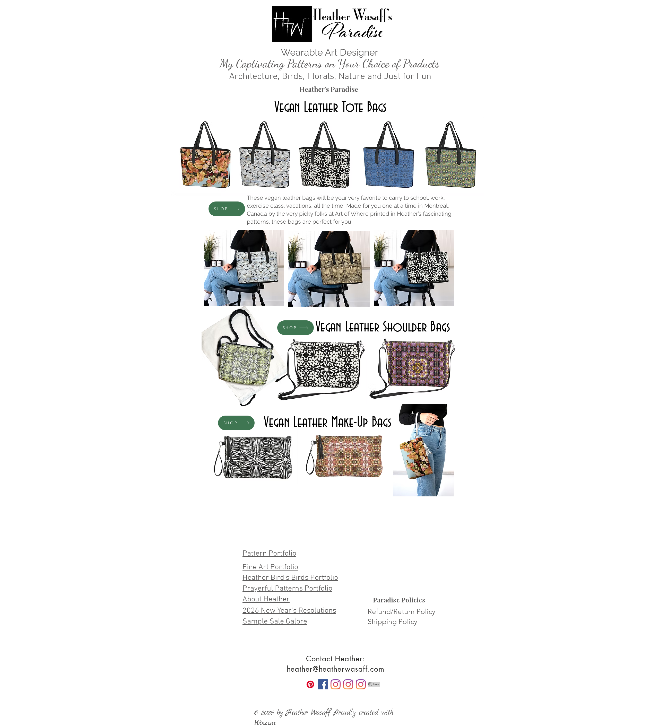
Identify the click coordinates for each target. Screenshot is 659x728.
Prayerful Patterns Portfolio (287, 588)
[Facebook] (323, 684)
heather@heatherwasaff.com (335, 669)
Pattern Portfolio (269, 553)
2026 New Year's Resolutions (289, 611)
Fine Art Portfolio (270, 567)
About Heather (266, 599)
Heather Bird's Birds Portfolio (290, 578)
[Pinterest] (310, 684)
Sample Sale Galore (274, 621)
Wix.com (264, 723)
